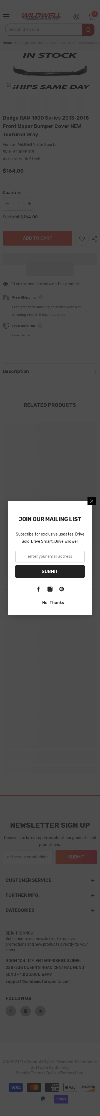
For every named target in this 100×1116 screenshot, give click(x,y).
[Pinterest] (62, 589)
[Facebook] (38, 589)
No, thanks (53, 602)
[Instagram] (50, 589)
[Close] (92, 501)
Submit (50, 571)
